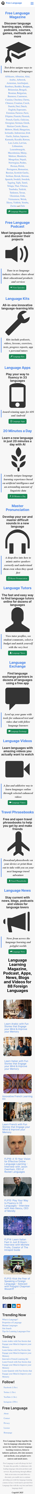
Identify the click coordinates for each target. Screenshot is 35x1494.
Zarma (13, 205)
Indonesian (20, 132)
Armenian (11, 83)
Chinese (9, 103)
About (6, 1413)
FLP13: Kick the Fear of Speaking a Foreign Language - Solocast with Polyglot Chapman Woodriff (17, 1283)
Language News (18, 951)
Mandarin (21, 156)
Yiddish (17, 202)
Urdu (22, 195)
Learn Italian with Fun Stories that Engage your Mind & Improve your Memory (16, 1065)
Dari (18, 106)
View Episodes (18, 287)
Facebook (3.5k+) (11, 1387)
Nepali (23, 159)
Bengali (23, 89)
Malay (24, 152)
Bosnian (12, 93)
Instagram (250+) (11, 1401)
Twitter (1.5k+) (10, 1392)
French (9, 119)
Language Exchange (18, 731)
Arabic (12, 79)
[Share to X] (9, 1306)
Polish (21, 166)
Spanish (9, 179)
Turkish (22, 189)
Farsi (26, 112)
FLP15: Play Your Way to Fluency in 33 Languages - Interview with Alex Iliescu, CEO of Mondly (16, 1205)
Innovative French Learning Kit (17, 1097)
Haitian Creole (14, 126)
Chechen (18, 99)
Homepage (8, 1432)
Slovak (17, 176)
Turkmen (14, 192)
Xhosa (9, 202)
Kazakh (18, 139)
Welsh (23, 199)
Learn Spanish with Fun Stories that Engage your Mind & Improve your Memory (17, 1373)
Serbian (9, 176)
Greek (26, 122)
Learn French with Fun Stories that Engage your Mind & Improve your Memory (16, 1128)
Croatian (18, 103)
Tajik (18, 182)
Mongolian (13, 159)
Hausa (25, 126)
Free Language (14, 3)
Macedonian (14, 152)
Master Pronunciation (18, 578)
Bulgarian (21, 93)
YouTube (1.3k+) (10, 1397)
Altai (27, 76)
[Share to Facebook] (5, 1306)
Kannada (9, 139)
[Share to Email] (19, 1306)
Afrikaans (9, 76)
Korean (26, 139)
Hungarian (25, 129)
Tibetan (23, 185)
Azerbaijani (22, 83)
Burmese (12, 96)
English (12, 109)
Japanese (24, 136)
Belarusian (13, 89)
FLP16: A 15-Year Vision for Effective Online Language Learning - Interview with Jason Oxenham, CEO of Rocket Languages (17, 1165)
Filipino (9, 116)
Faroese (19, 112)
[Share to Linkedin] (14, 1306)
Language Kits (18, 356)
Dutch (24, 106)
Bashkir (18, 86)
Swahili (17, 179)
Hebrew (8, 129)
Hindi (16, 129)
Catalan (9, 99)
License (7, 1428)
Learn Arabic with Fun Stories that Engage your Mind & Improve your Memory (16, 1027)
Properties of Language (11, 1322)
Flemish (25, 116)
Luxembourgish (17, 149)
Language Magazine (18, 211)
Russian (9, 172)
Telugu (10, 185)
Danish (11, 106)
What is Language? (10, 1319)
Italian (16, 136)
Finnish (17, 116)
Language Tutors (18, 653)
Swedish (25, 179)
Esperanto (21, 109)
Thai (17, 185)
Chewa (26, 99)
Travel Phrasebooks (18, 881)
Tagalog (11, 182)
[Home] (3, 3)
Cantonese (22, 96)
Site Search (6, 1328)
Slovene (25, 176)
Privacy (7, 1423)
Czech (26, 103)
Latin (15, 142)
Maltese (12, 156)
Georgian (9, 122)
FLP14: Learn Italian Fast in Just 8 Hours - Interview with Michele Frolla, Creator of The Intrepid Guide (16, 1244)
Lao (10, 142)
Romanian (23, 169)
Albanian (19, 76)
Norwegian (14, 162)
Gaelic (16, 119)
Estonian (10, 112)
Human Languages (10, 1325)
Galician (25, 119)
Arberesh (21, 79)
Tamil (24, 182)
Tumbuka (13, 189)
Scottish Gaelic (21, 172)
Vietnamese (13, 199)
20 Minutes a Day (18, 496)
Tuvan (22, 192)
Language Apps (18, 421)
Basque (26, 86)
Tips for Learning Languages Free (16, 1331)
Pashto (23, 162)
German (19, 122)
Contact (7, 1418)
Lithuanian (17, 146)
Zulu (22, 205)
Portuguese (12, 169)
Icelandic (9, 132)
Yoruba (25, 202)
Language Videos (18, 802)
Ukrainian (14, 195)
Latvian (22, 142)
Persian (13, 166)
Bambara (9, 86)
